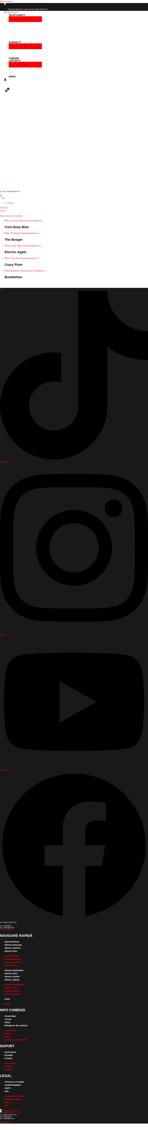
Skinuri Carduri (12, 976)
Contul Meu (10, 1016)
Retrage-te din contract (16, 1025)
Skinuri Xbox (11, 973)
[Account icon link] (5, 80)
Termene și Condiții (14, 1082)
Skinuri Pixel (11, 951)
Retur (7, 1022)
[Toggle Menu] (25, 19)
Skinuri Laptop (12, 980)
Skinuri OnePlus (13, 948)
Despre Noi (5, 929)
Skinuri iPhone (12, 942)
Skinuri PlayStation (14, 970)
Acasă (2, 191)
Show (3, 208)
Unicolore (10, 203)
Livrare (8, 1019)
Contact (8, 1058)
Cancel (3, 211)
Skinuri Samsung (13, 945)
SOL (7, 1091)
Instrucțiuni (10, 1052)
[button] (23, 15)
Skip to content (6, 1)
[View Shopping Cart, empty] (6, 90)
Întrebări (9, 1055)
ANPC (8, 1088)
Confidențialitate (13, 1085)
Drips (7, 999)
